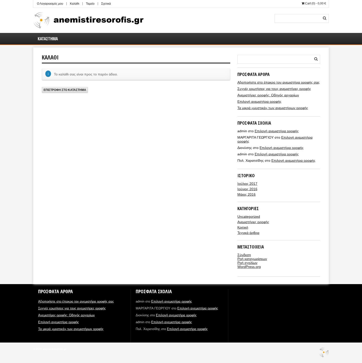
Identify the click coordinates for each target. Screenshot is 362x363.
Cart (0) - (315, 3)
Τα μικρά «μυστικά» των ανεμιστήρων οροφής (272, 108)
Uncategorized (248, 216)
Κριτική (242, 227)
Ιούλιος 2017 (247, 184)
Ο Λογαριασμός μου (50, 3)
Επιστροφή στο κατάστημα (65, 90)
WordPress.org (249, 267)
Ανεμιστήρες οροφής (253, 222)
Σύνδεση (244, 255)
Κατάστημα (48, 39)
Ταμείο (90, 3)
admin (45, 98)
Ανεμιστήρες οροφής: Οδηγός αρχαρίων (268, 95)
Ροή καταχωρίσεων (252, 259)
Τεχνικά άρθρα (248, 233)
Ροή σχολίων (247, 263)
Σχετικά (106, 3)
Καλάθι (74, 3)
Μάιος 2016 (246, 194)
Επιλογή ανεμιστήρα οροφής (259, 101)
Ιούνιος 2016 (247, 189)
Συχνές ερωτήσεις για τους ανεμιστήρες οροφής (274, 89)
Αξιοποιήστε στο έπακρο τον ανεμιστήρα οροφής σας (278, 82)
